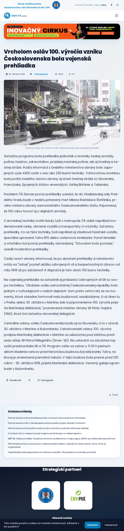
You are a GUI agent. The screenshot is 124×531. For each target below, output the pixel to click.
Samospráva (41, 74)
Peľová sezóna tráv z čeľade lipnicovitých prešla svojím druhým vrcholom (46, 423)
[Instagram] (117, 5)
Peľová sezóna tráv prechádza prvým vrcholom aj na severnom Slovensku (47, 418)
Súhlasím (92, 525)
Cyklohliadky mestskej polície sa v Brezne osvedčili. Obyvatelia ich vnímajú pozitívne (52, 452)
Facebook (15, 380)
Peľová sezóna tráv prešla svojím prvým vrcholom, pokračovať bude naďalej (48, 428)
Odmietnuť (111, 525)
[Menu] (116, 15)
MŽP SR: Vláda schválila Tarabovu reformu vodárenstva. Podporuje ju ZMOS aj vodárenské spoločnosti (61, 438)
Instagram (47, 380)
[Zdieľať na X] (29, 380)
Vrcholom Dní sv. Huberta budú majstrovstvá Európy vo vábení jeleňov (45, 433)
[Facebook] (111, 5)
